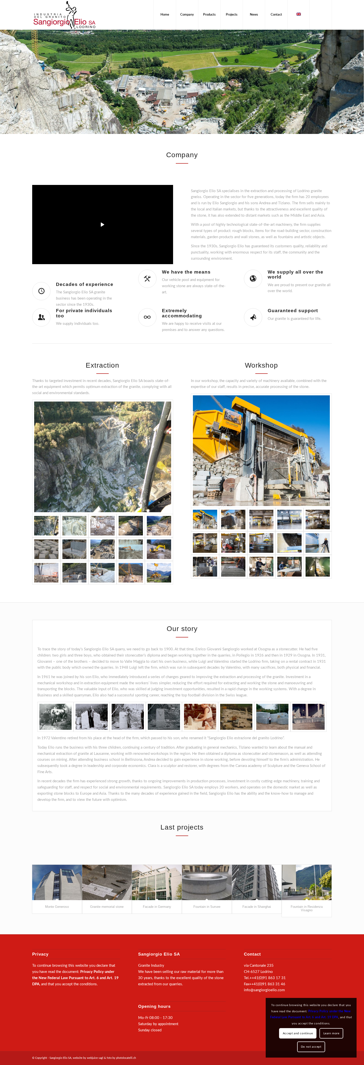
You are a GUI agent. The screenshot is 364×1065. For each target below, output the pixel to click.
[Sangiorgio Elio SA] (64, 15)
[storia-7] (272, 717)
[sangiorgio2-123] (318, 566)
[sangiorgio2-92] (261, 450)
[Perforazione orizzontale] (131, 549)
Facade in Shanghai (256, 907)
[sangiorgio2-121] (289, 566)
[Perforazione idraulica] (102, 525)
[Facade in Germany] (157, 882)
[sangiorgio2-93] (205, 543)
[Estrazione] (131, 525)
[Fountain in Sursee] (207, 882)
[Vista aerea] (74, 525)
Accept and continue (298, 1033)
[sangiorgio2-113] (205, 566)
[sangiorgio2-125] (261, 566)
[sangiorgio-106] (289, 519)
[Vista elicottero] (102, 457)
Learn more (331, 1033)
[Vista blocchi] (46, 549)
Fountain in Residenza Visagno (307, 908)
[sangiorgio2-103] (233, 543)
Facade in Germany (157, 907)
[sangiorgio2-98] (318, 543)
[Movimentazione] (102, 549)
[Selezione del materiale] (74, 549)
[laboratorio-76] (289, 543)
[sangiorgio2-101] (318, 519)
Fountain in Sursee (206, 907)
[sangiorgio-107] (261, 519)
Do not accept (311, 1046)
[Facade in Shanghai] (257, 882)
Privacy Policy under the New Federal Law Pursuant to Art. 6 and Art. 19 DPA (75, 978)
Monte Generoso (57, 907)
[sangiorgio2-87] (233, 519)
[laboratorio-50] (261, 543)
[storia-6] (164, 717)
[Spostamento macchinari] (131, 572)
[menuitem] (165, 15)
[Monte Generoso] (57, 882)
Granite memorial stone (107, 907)
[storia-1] (92, 717)
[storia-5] (200, 717)
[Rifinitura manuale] (233, 566)
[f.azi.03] (236, 717)
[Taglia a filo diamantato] (46, 572)
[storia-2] (128, 717)
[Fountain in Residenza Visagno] (307, 882)
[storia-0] (55, 717)
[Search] (321, 15)
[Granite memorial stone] (107, 882)
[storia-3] (308, 717)
